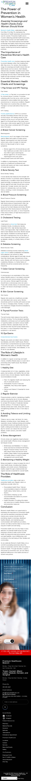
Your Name (8, 573)
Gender (7, 597)
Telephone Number (11, 588)
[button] (27, 3)
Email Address (9, 579)
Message (7, 606)
